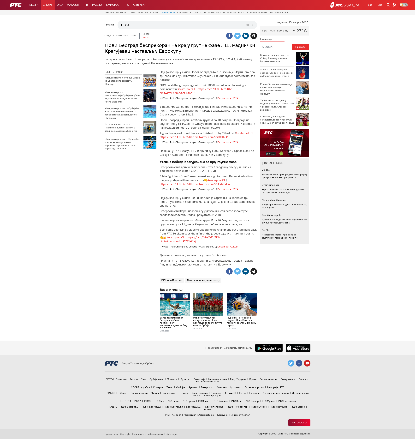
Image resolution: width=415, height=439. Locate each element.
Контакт (176, 414)
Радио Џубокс (259, 406)
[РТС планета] (345, 5)
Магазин (73, 4)
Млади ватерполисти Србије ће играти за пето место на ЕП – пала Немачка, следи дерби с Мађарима (122, 113)
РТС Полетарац (287, 401)
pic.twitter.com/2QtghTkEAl (213, 184)
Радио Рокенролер (237, 406)
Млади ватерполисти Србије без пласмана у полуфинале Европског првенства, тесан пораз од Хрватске (122, 144)
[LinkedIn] (245, 36)
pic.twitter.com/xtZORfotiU (177, 93)
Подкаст (303, 379)
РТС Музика (268, 401)
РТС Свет (159, 401)
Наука (242, 392)
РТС (126, 4)
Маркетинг (190, 414)
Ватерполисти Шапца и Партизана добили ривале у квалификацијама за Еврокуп (121, 127)
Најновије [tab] (266, 39)
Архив (207, 409)
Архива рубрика (278, 12)
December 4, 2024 (227, 98)
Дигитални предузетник (276, 392)
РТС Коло (236, 401)
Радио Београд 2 (151, 406)
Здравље (216, 392)
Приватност (111, 434)
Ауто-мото (196, 12)
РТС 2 (137, 401)
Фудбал (109, 12)
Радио (97, 4)
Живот (124, 392)
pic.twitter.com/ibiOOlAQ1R (213, 137)
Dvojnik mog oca (270, 184)
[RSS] (394, 5)
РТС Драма (189, 401)
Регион (134, 379)
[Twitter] (237, 36)
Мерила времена (217, 379)
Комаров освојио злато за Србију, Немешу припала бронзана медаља (274, 58)
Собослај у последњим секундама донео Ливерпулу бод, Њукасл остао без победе (277, 119)
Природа (254, 392)
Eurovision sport (257, 12)
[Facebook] (229, 36)
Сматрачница (288, 379)
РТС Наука (173, 401)
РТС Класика (221, 401)
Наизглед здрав (212, 395)
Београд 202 (193, 406)
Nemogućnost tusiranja (274, 199)
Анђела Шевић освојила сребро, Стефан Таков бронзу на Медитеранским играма (276, 72)
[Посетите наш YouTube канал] (307, 363)
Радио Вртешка (278, 406)
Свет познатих (200, 392)
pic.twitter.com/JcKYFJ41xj (178, 241)
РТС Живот (204, 401)
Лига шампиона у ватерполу (203, 280)
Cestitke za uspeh (271, 215)
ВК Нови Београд (171, 280)
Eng (380, 4)
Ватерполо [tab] (114, 72)
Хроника (172, 379)
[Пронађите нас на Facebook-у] (299, 363)
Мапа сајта (299, 422)
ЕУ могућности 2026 (207, 381)
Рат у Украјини (238, 379)
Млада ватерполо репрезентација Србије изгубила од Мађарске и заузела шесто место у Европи (122, 97)
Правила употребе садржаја (148, 434)
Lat (370, 4)
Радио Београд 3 (173, 406)
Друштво (185, 379)
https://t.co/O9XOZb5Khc (215, 89)
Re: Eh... (266, 230)
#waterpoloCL (187, 89)
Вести (34, 4)
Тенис (132, 12)
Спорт (48, 4)
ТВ (86, 4)
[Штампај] (253, 36)
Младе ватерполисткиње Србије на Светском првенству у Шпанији (122, 80)
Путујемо (184, 392)
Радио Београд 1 (128, 406)
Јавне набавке (206, 414)
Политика (121, 379)
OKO (60, 4)
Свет (143, 379)
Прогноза (268, 30)
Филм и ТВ (230, 392)
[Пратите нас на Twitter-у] (291, 363)
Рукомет (155, 12)
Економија (199, 379)
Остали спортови (214, 12)
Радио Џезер (297, 406)
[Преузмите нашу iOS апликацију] (298, 348)
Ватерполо (168, 12)
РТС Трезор (252, 401)
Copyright (125, 434)
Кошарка (121, 12)
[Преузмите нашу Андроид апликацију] (269, 348)
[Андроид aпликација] (284, 143)
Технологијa (168, 392)
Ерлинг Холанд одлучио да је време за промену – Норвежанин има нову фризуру (276, 89)
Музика (155, 392)
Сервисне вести (268, 379)
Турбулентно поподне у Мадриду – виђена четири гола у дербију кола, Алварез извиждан (277, 105)
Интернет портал (240, 414)
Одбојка (143, 12)
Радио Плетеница (213, 406)
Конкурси (222, 414)
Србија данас (156, 379)
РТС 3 (147, 401)
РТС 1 (128, 401)
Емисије (112, 4)
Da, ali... (266, 169)
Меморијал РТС (236, 12)
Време (252, 379)
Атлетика (182, 12)
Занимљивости (139, 392)
